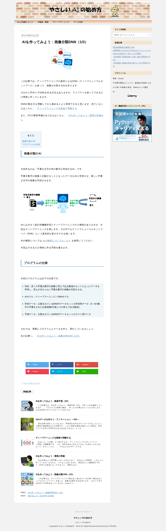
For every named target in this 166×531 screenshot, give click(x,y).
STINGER (112, 526)
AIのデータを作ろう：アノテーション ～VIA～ (57, 419)
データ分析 (78, 22)
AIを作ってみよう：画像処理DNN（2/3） (46, 492)
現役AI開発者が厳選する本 (123, 47)
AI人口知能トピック (25, 22)
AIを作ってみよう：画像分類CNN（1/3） (55, 474)
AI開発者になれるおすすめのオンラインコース (132, 50)
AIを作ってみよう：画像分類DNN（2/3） (59, 336)
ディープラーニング (61, 22)
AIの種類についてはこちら (57, 240)
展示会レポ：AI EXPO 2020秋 (41, 496)
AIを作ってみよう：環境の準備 (50, 456)
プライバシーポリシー (83, 512)
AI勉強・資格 (43, 22)
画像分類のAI (28, 141)
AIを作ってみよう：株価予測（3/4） (53, 401)
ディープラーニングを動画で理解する (57, 108)
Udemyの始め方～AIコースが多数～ (127, 54)
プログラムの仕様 (31, 144)
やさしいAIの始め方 (83, 518)
